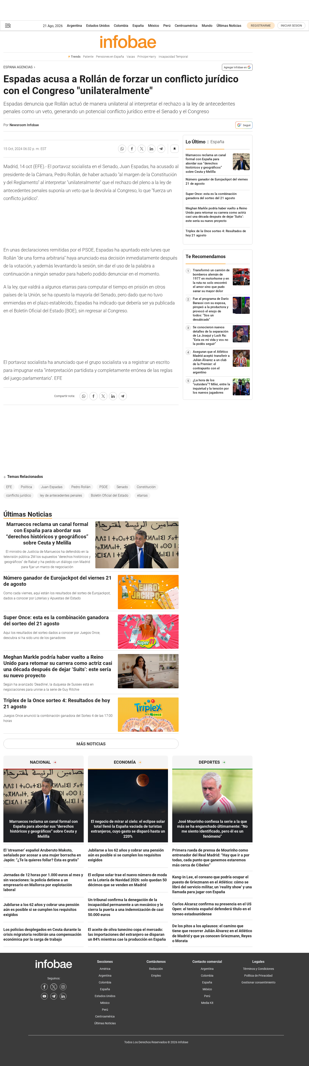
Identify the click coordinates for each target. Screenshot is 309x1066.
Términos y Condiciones (258, 968)
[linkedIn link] (63, 996)
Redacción (156, 968)
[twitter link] (53, 986)
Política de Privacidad (258, 975)
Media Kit (207, 1003)
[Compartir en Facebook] (132, 149)
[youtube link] (44, 996)
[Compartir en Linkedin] (151, 149)
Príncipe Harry (146, 56)
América (105, 968)
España (138, 26)
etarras (142, 495)
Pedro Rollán (80, 487)
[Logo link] (128, 41)
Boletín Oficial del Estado (109, 495)
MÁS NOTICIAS (91, 743)
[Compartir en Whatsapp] (122, 149)
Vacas (131, 56)
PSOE (103, 487)
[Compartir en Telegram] (161, 149)
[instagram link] (63, 986)
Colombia (121, 26)
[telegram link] (53, 996)
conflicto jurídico (18, 495)
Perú (167, 26)
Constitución (146, 487)
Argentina (74, 26)
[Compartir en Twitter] (142, 149)
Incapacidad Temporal (173, 56)
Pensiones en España (110, 56)
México (153, 26)
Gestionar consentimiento (258, 982)
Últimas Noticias (229, 26)
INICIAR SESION (291, 25)
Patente (88, 56)
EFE (9, 487)
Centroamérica (186, 26)
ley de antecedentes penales (61, 495)
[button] (8, 26)
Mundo (207, 26)
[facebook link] (44, 986)
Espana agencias (18, 67)
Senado (122, 487)
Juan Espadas (51, 487)
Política (26, 487)
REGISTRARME (261, 25)
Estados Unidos (98, 26)
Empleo (156, 975)
